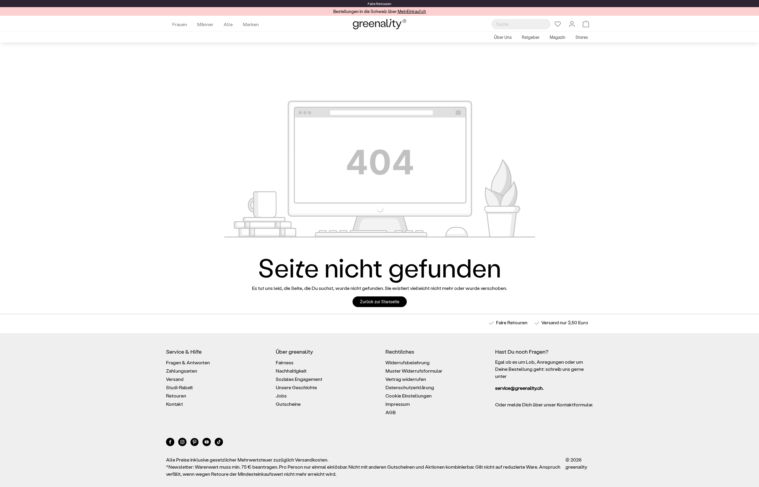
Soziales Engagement (299, 379)
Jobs (281, 395)
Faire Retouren (511, 322)
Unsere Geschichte (296, 387)
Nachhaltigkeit (291, 370)
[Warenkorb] (586, 24)
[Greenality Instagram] (182, 443)
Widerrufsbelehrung (407, 362)
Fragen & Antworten (188, 362)
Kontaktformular (574, 404)
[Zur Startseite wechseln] (379, 24)
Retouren (176, 395)
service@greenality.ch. (519, 388)
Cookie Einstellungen (408, 395)
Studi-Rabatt (179, 387)
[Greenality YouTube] (207, 443)
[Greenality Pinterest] (195, 443)
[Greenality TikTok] (219, 443)
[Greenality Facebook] (170, 443)
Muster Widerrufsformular (413, 370)
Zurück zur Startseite (379, 301)
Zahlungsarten (181, 370)
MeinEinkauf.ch (412, 11)
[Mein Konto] (572, 24)
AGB (390, 412)
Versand (550, 322)
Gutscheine (288, 404)
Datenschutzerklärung (409, 387)
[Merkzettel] (558, 24)
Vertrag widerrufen (405, 379)
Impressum (397, 404)
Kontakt (174, 404)
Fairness (285, 362)
